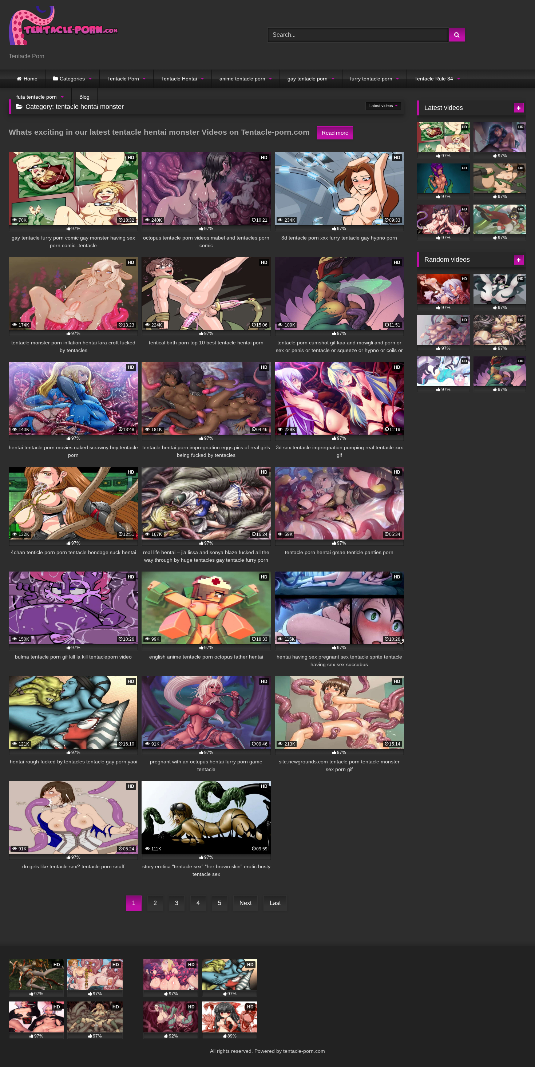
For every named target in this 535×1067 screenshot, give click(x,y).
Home (30, 79)
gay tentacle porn (308, 79)
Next (245, 903)
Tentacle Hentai (179, 79)
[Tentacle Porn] (63, 29)
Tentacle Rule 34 (434, 79)
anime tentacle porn (242, 79)
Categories (72, 79)
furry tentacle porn (371, 79)
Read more (335, 133)
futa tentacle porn (36, 97)
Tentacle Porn (123, 79)
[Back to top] (512, 1045)
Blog (84, 97)
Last (275, 903)
